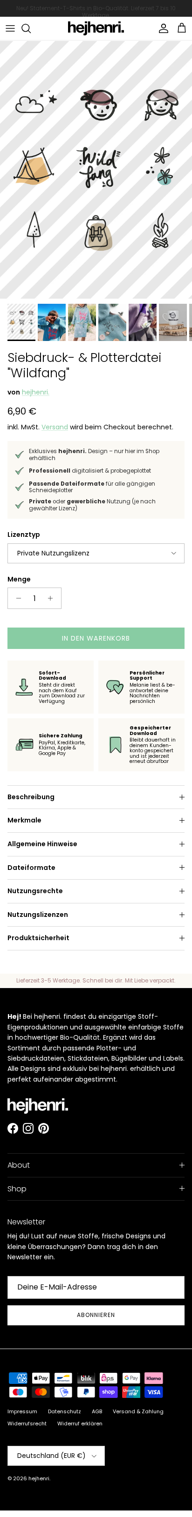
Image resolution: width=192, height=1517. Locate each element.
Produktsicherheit (38, 937)
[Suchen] (31, 28)
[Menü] (10, 28)
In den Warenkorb (96, 638)
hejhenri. (35, 392)
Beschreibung (31, 797)
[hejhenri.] (96, 28)
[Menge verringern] (16, 598)
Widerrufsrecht (27, 1423)
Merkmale (24, 820)
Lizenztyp (23, 534)
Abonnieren (96, 1315)
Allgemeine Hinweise (42, 844)
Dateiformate (31, 867)
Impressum (22, 1411)
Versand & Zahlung (138, 1411)
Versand (54, 427)
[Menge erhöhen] (53, 598)
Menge (19, 579)
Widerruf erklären (80, 1423)
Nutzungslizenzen (37, 914)
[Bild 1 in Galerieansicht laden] (96, 169)
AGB (97, 1411)
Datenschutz (64, 1411)
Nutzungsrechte (35, 890)
